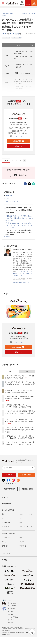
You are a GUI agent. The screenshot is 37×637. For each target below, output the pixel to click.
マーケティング (6, 38)
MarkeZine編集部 (14, 34)
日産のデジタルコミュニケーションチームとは (23, 52)
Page (7, 55)
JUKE (7, 198)
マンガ (4, 542)
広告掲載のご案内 (9, 489)
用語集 (4, 560)
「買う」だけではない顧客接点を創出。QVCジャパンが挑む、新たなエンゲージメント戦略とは (19, 421)
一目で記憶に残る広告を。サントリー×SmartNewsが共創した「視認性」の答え (18, 406)
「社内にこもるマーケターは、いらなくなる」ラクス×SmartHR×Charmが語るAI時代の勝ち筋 (20, 437)
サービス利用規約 (13, 617)
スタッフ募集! (12, 606)
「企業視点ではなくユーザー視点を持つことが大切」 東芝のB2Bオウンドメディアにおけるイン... (19, 218)
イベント (5, 553)
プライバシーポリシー (14, 620)
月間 (27, 371)
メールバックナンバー (20, 136)
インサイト (5, 526)
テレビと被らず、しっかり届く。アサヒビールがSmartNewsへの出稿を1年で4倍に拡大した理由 (20, 384)
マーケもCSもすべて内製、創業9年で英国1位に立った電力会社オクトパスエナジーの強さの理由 (20, 413)
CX (20, 518)
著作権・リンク (12, 603)
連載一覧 (4, 546)
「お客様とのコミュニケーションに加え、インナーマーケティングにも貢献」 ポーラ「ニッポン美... (18, 225)
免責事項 (10, 611)
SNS (21, 522)
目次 (18, 45)
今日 (10, 371)
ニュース (5, 497)
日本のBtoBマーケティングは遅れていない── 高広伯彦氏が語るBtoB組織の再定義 (19, 391)
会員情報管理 (11, 608)
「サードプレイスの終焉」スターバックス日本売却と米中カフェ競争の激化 (19, 377)
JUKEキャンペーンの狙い (22, 73)
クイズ (22, 542)
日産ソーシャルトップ (12, 201)
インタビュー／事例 (16, 38)
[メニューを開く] (3, 3)
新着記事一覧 (6, 503)
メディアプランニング (26, 526)
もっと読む (7, 236)
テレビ (4, 518)
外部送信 (10, 622)
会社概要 (10, 614)
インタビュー (6, 538)
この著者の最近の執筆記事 (21, 283)
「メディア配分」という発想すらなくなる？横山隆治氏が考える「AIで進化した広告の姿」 (19, 443)
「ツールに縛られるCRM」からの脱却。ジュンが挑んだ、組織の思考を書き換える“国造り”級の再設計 (20, 430)
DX (3, 514)
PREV (6, 160)
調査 (21, 538)
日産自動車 (8, 195)
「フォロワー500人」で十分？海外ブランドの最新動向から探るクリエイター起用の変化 (19, 397)
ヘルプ (10, 600)
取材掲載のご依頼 (27, 489)
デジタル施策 (6, 522)
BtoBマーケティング (26, 514)
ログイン (19, 146)
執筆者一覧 (23, 546)
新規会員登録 (19, 141)
